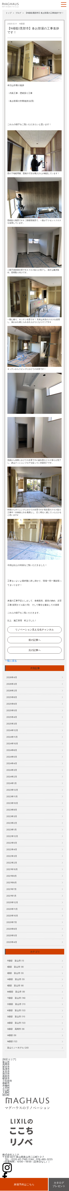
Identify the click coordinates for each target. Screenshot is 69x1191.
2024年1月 (11, 783)
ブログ (18, 13)
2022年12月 (12, 836)
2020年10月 (12, 915)
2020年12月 (12, 902)
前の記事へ (35, 639)
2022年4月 (11, 849)
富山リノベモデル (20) (18, 1048)
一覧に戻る (11, 660)
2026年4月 (11, 677)
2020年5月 (11, 935)
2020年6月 (11, 929)
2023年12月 (12, 790)
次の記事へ (35, 650)
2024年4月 (11, 763)
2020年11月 (12, 909)
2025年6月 (11, 704)
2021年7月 (11, 889)
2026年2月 (11, 690)
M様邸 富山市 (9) (16, 991)
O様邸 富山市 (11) (16, 1004)
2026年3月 (11, 684)
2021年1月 (11, 896)
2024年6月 (11, 750)
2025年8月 (11, 697)
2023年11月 (12, 796)
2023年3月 (11, 816)
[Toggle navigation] (63, 4)
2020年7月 (11, 922)
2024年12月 (12, 730)
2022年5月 (11, 843)
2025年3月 (11, 723)
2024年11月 (12, 737)
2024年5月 (11, 757)
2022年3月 (11, 856)
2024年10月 (12, 743)
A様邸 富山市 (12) (16, 1023)
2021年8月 (11, 882)
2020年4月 (11, 942)
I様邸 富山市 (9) (15, 967)
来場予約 (24, 1184)
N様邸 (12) (12, 1041)
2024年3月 (11, 770)
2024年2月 (11, 776)
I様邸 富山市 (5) (15, 973)
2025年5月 (11, 710)
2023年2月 (11, 823)
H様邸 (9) (11, 1035)
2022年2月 (11, 862)
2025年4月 (11, 717)
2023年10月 (12, 803)
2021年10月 (12, 869)
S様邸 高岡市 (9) (16, 1029)
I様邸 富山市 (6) (15, 985)
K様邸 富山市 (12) (16, 1010)
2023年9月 (11, 810)
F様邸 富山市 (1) (15, 960)
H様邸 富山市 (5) (16, 979)
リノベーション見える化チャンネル (34, 629)
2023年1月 (11, 829)
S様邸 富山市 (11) (16, 1016)
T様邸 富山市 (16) (16, 998)
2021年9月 (11, 876)
